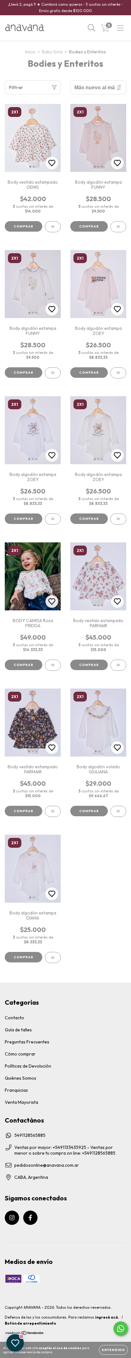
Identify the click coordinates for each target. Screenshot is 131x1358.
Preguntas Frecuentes (27, 1042)
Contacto (14, 1018)
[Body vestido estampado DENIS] (53, 226)
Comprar (23, 226)
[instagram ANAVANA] (12, 1218)
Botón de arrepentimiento (30, 1323)
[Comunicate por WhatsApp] (121, 1328)
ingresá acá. (107, 1317)
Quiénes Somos (20, 1078)
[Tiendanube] (25, 1333)
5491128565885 (29, 1135)
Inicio (30, 52)
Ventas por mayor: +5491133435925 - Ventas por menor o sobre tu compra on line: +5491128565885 (64, 1150)
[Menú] (120, 28)
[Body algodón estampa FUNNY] (118, 226)
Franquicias (16, 1090)
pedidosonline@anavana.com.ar (46, 1165)
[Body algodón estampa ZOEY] (118, 372)
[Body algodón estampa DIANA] (53, 957)
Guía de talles (18, 1030)
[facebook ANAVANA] (30, 1218)
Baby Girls (52, 52)
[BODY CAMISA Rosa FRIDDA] (53, 665)
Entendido (113, 1350)
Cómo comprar (20, 1054)
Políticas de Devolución (28, 1066)
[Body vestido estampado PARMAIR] (118, 665)
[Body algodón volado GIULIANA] (118, 811)
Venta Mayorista (21, 1102)
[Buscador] (91, 28)
